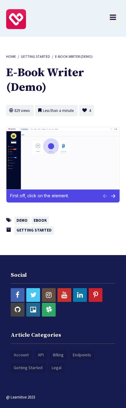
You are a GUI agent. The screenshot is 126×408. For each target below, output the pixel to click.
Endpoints (82, 355)
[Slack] (49, 310)
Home (11, 56)
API (41, 355)
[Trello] (33, 310)
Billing (58, 355)
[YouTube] (64, 295)
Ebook (40, 220)
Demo (22, 220)
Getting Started (35, 56)
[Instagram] (49, 295)
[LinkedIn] (80, 295)
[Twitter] (33, 295)
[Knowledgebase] (16, 19)
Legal (56, 367)
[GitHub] (17, 310)
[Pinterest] (95, 295)
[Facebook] (17, 295)
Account (21, 355)
